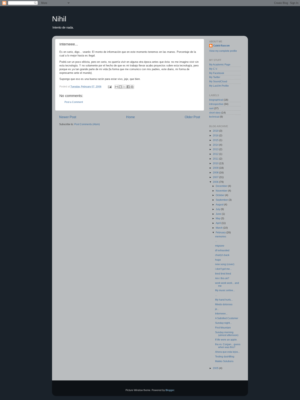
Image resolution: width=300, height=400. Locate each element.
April (218, 223)
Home (130, 117)
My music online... (225, 290)
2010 (216, 163)
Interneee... (221, 313)
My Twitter (214, 77)
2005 (216, 368)
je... (217, 309)
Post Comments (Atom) (87, 124)
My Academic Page (219, 64)
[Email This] (116, 87)
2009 (216, 167)
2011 (216, 158)
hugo (218, 259)
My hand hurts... (224, 299)
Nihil (59, 19)
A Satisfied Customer (226, 318)
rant (211, 108)
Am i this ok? (222, 278)
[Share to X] (124, 87)
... (216, 241)
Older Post (192, 117)
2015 (216, 140)
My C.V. (213, 68)
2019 (216, 130)
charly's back (222, 255)
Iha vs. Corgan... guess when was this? (227, 345)
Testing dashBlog (224, 356)
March (219, 227)
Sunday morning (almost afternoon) (226, 333)
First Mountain (223, 327)
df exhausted (222, 250)
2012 (216, 154)
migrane (219, 245)
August (220, 204)
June (219, 214)
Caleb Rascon (221, 45)
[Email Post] (109, 86)
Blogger (170, 390)
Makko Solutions (224, 361)
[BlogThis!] (120, 87)
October (220, 195)
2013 (216, 149)
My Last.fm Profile (219, 85)
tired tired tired (223, 273)
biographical (216, 99)
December (222, 186)
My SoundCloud (218, 81)
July (218, 209)
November (222, 190)
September (222, 199)
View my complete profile (223, 51)
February (221, 232)
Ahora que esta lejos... (227, 351)
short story (215, 112)
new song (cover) (224, 264)
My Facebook (216, 73)
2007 (216, 177)
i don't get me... (223, 269)
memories (220, 236)
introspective (216, 104)
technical (214, 116)
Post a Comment (73, 102)
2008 (216, 172)
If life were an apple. (226, 339)
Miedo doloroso (223, 304)
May (218, 218)
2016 (216, 135)
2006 (216, 182)
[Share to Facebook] (128, 87)
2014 (216, 144)
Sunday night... (223, 323)
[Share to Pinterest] (132, 87)
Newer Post (67, 117)
